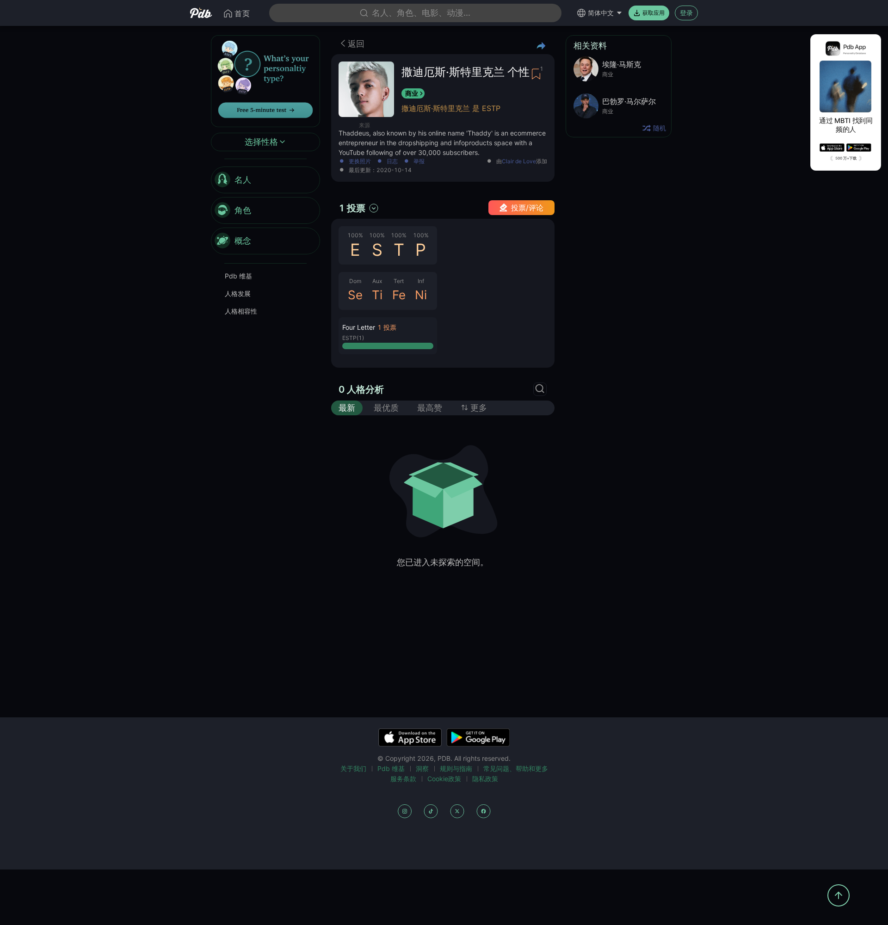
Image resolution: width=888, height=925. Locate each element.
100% (355, 235)
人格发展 (238, 293)
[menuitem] (265, 179)
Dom (355, 281)
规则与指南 (456, 768)
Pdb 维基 (238, 276)
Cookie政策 (444, 779)
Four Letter (358, 327)
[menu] (265, 210)
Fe (399, 295)
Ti (377, 295)
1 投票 (352, 208)
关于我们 (353, 768)
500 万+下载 (846, 158)
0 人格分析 (361, 389)
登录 (686, 13)
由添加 (521, 162)
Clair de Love (519, 161)
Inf (421, 281)
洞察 (422, 768)
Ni (421, 295)
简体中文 (601, 13)
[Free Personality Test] (265, 80)
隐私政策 (485, 779)
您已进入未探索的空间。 (442, 562)
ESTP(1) (353, 337)
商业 (411, 93)
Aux (377, 281)
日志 (392, 162)
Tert (399, 281)
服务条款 (403, 779)
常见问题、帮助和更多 (515, 768)
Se (355, 295)
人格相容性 (241, 311)
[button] (387, 335)
